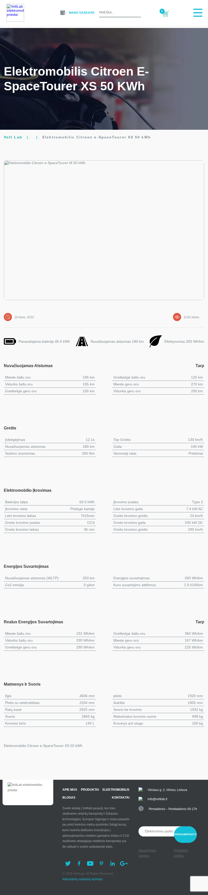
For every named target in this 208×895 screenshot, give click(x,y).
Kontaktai (120, 797)
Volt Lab (13, 137)
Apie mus (69, 789)
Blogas (68, 797)
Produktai (90, 789)
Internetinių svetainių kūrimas (82, 879)
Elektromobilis (115, 789)
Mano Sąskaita (82, 13)
